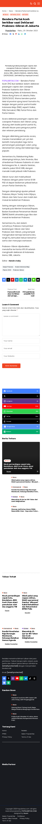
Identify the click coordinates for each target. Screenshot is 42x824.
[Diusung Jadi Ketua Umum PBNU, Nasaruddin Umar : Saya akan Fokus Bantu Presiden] (6, 509)
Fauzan (8, 471)
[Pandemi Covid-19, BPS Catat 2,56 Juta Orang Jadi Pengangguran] (6, 697)
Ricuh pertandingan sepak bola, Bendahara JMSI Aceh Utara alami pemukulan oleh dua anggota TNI (18, 466)
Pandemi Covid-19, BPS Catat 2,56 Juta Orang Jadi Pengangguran (24, 698)
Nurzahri (27, 613)
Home (4, 11)
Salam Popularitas (27, 734)
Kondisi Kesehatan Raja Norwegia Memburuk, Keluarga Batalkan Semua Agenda (25, 491)
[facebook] (4, 678)
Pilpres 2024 (7, 270)
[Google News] (4, 683)
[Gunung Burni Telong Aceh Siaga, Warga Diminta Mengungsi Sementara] (6, 707)
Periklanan (21, 816)
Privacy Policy (7, 737)
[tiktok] (30, 678)
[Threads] (34, 678)
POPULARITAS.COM (10, 81)
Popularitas (10, 30)
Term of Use (6, 821)
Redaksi (24, 730)
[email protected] (10, 666)
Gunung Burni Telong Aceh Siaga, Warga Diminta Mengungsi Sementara (25, 708)
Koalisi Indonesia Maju (22, 267)
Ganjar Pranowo (8, 267)
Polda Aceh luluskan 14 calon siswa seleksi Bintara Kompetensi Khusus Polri (24, 718)
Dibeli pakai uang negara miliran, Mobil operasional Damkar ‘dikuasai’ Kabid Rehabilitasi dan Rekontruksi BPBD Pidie (24, 481)
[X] (8, 678)
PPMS (4, 734)
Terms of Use (26, 737)
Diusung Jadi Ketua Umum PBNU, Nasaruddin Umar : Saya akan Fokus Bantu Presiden (24, 510)
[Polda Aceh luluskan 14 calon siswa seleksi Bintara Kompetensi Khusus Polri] (6, 717)
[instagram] (13, 678)
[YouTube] (17, 678)
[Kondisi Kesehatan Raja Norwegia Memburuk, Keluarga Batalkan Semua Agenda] (6, 490)
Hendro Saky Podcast (9, 818)
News (11, 11)
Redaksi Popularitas (11, 644)
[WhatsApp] (21, 678)
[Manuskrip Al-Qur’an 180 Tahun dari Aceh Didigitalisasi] (6, 499)
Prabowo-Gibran (18, 270)
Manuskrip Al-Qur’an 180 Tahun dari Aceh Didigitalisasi (24, 500)
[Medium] (8, 683)
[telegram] (26, 678)
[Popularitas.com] (8, 3)
